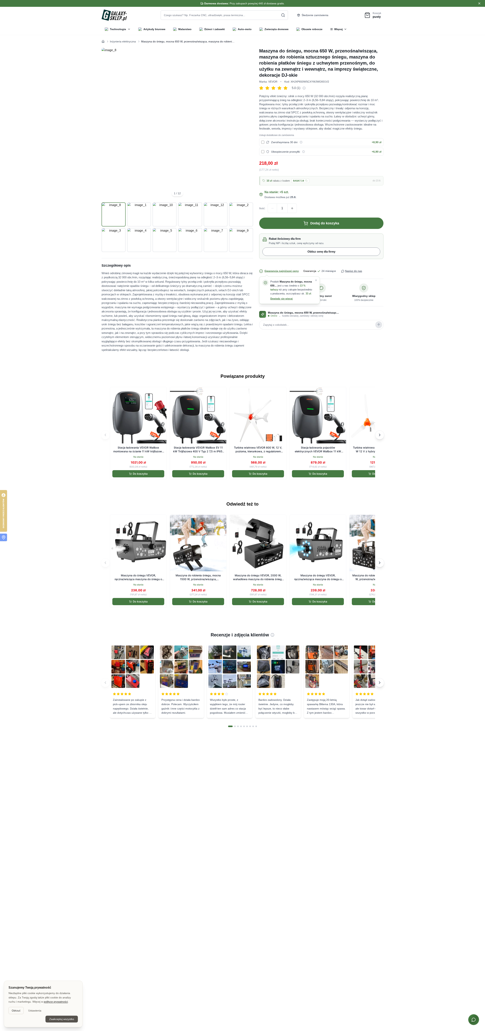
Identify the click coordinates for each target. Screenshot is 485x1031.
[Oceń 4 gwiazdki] (280, 88)
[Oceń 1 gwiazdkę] (262, 88)
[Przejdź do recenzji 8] (253, 726)
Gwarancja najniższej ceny (281, 270)
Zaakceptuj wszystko (61, 1019)
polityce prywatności (56, 1001)
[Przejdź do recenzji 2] (235, 726)
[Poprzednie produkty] (105, 434)
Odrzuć (16, 1010)
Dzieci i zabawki (214, 29)
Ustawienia (34, 1010)
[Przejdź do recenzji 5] (244, 726)
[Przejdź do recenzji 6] (247, 726)
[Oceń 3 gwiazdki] (274, 88)
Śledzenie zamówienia (315, 15)
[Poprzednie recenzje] (105, 682)
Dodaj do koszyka (324, 223)
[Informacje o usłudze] (301, 142)
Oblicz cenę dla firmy (321, 251)
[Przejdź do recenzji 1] (230, 726)
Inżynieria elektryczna (123, 41)
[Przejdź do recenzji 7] (250, 726)
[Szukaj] (283, 15)
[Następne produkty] (379, 434)
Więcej (338, 29)
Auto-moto (245, 29)
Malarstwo (185, 29)
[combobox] (224, 15)
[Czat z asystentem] (473, 1019)
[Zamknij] (316, 280)
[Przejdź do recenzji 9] (256, 726)
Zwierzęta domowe (276, 29)
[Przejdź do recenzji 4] (241, 726)
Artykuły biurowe (154, 29)
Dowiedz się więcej (281, 298)
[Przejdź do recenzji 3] (238, 726)
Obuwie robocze (311, 29)
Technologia (118, 29)
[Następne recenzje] (379, 682)
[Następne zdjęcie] (246, 123)
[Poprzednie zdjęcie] (108, 123)
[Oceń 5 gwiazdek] (286, 88)
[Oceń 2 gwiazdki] (268, 88)
